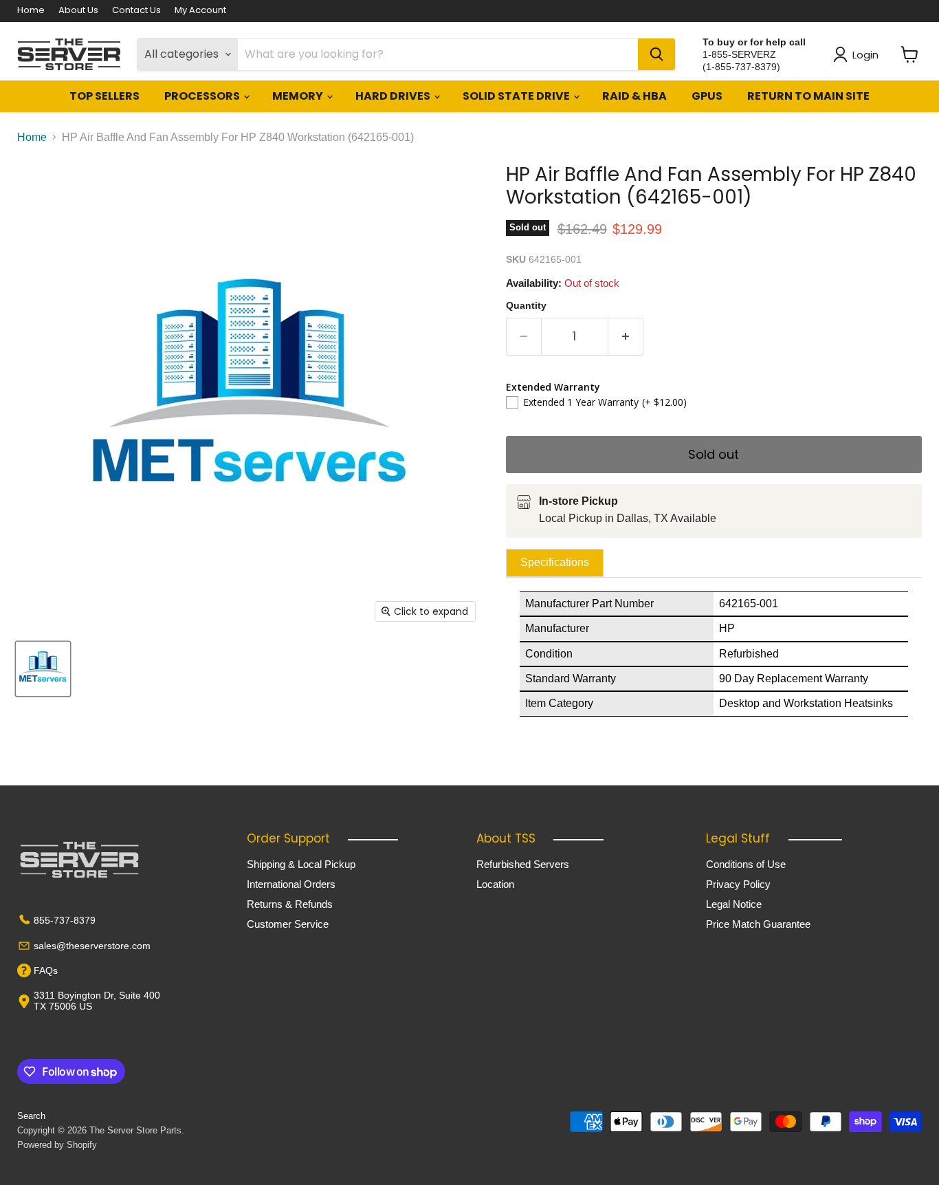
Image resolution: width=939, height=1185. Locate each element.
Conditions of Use (746, 864)
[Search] (656, 54)
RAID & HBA (634, 96)
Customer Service (288, 924)
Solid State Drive (517, 96)
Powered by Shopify (57, 1145)
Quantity (526, 305)
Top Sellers (104, 96)
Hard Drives (393, 96)
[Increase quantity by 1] (625, 337)
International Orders (291, 884)
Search (31, 1116)
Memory (298, 96)
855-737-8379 (65, 920)
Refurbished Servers (522, 864)
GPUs (707, 96)
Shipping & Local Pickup (301, 864)
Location (495, 884)
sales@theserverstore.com (92, 945)
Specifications (554, 562)
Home (31, 11)
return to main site (808, 96)
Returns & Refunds (290, 904)
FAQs (46, 970)
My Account (200, 11)
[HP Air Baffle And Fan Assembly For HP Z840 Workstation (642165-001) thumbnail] (43, 669)
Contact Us (136, 11)
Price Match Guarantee (758, 924)
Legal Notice (734, 904)
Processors (203, 96)
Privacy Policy (738, 884)
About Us (78, 11)
